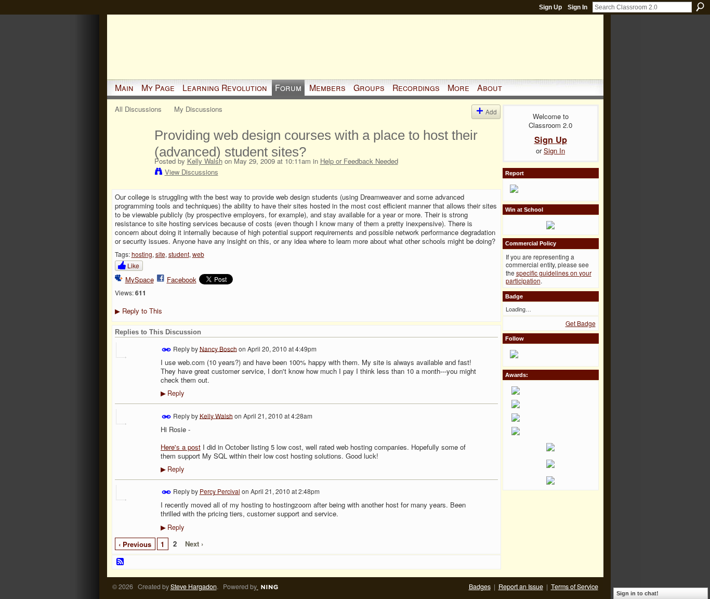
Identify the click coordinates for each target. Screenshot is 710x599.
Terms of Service (574, 586)
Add (491, 111)
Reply (172, 393)
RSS (120, 562)
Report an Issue (520, 586)
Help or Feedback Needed (359, 161)
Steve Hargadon (193, 586)
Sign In (577, 7)
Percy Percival (220, 491)
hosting (142, 254)
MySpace (139, 279)
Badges (480, 586)
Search (700, 6)
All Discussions (138, 109)
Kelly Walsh (204, 161)
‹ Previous (135, 544)
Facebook (181, 279)
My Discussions (198, 109)
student (178, 254)
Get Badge (581, 323)
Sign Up (550, 7)
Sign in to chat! (637, 593)
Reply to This (138, 311)
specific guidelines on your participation (548, 276)
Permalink (167, 350)
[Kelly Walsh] (131, 157)
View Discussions (191, 172)
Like (133, 265)
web (198, 254)
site (160, 254)
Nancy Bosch (218, 348)
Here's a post (181, 447)
